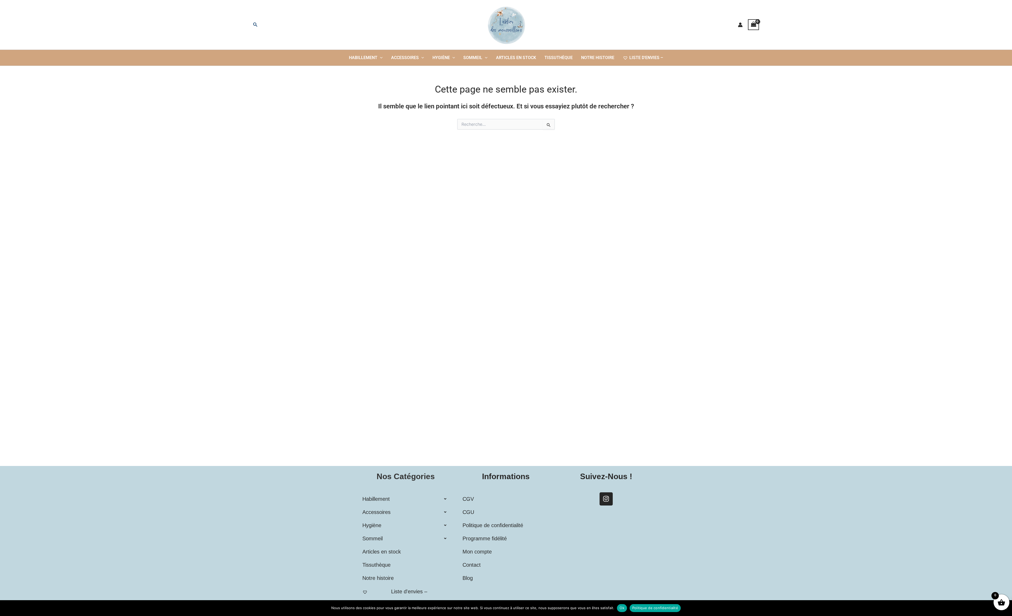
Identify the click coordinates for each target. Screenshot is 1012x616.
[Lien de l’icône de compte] (740, 24)
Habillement (363, 57)
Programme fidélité (485, 538)
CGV (468, 499)
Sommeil (472, 57)
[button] (255, 24)
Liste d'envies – (646, 57)
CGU (468, 512)
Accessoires (405, 57)
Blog (468, 578)
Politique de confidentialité (493, 525)
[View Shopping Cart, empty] (753, 24)
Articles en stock (516, 57)
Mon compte (477, 552)
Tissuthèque (558, 57)
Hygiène (441, 57)
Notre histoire (597, 57)
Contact (472, 565)
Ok (622, 608)
